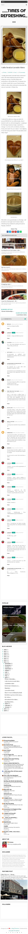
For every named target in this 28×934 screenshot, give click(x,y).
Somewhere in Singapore (14, 363)
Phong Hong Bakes (9, 740)
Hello (5, 832)
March (7, 703)
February (7, 705)
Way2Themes (15, 928)
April (6, 677)
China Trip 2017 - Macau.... (8, 874)
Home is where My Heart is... (12, 763)
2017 (5, 651)
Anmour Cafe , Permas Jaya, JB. (13, 625)
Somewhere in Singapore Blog (12, 809)
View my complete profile (14, 844)
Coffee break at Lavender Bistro (12, 681)
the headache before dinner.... (11, 699)
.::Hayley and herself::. (10, 813)
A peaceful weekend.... (10, 690)
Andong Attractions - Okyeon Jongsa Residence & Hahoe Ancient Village (13, 800)
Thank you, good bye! (9, 814)
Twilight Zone (8, 798)
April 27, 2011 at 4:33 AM (17, 342)
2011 (5, 662)
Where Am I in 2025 (8, 760)
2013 (5, 658)
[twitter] (6, 932)
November (8, 665)
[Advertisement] (14, 724)
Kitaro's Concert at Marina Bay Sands (13, 692)
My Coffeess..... (8, 697)
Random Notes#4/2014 (11, 616)
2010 (5, 709)
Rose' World (7, 750)
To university (7, 751)
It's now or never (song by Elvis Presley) (13, 782)
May (6, 675)
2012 (5, 660)
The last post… (7, 772)
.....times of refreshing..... (14, 15)
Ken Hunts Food (8, 744)
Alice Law (10, 407)
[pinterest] (21, 932)
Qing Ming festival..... (9, 702)
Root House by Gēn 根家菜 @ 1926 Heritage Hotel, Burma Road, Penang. (13, 746)
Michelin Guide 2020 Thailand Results (13, 795)
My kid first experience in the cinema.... (13, 695)
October (7, 667)
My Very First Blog (9, 803)
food (15, 72)
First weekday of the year (10, 810)
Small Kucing (10, 421)
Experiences (7, 822)
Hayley (9, 380)
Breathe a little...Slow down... (12, 831)
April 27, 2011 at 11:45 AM (18, 407)
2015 (5, 655)
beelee (9, 324)
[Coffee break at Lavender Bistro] (14, 45)
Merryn (9, 448)
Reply (8, 328)
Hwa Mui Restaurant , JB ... (9, 301)
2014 (5, 656)
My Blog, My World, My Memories (13, 781)
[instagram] (13, 932)
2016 (5, 653)
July (6, 672)
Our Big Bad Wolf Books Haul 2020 (12, 786)
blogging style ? (6, 284)
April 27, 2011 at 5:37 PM (17, 448)
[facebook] (8, 932)
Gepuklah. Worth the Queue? (11, 741)
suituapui (9, 352)
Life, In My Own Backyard (11, 775)
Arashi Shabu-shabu (9, 683)
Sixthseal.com (8, 793)
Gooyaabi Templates (14, 930)
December (8, 663)
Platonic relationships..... (10, 679)
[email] (17, 932)
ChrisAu (9, 332)
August (7, 670)
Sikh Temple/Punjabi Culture (11, 823)
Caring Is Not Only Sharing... (12, 758)
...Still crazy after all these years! (13, 771)
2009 (5, 710)
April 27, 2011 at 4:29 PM (18, 432)
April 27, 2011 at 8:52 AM (16, 380)
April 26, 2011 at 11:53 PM (17, 324)
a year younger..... (9, 634)
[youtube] (19, 932)
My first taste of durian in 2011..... (12, 686)
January (7, 707)
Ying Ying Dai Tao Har (13, 391)
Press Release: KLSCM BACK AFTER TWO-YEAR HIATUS (12, 777)
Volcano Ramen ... (9, 607)
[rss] (15, 932)
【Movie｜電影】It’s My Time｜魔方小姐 (13, 755)
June (6, 674)
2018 (5, 649)
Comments (22, 72)
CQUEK (6, 826)
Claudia (9, 342)
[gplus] (10, 932)
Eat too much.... (6, 267)
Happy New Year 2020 (9, 790)
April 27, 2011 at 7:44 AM (18, 352)
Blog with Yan (8, 789)
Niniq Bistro (7, 688)
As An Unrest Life (9, 754)
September (8, 668)
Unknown (10, 432)
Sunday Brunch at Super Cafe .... (11, 250)
